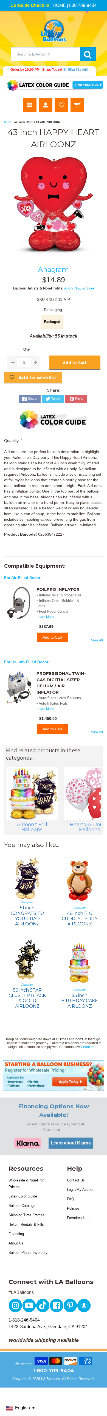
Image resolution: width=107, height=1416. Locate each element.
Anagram (53, 269)
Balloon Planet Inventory (28, 1253)
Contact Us (76, 1180)
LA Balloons (50, 1379)
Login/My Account (81, 1190)
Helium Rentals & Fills (26, 1224)
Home (8, 121)
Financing (16, 1234)
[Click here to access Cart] (77, 105)
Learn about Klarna (71, 1143)
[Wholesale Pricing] (53, 1075)
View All (97, 640)
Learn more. (90, 1047)
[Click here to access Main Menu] (29, 105)
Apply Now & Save (79, 288)
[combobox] (45, 54)
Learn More (45, 617)
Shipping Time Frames (26, 1215)
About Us (16, 1243)
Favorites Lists (79, 1218)
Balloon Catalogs (22, 1206)
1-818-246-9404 (24, 1320)
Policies (73, 1208)
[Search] (88, 54)
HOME (59, 5)
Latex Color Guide (23, 1196)
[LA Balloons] (53, 30)
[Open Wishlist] (61, 105)
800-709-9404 (83, 5)
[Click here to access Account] (45, 105)
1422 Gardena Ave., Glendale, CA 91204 (48, 1326)
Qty (26, 349)
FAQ (70, 1199)
